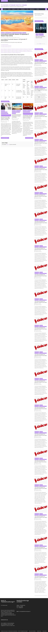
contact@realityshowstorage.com (24, 611)
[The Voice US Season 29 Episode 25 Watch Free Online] (41, 81)
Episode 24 (30, 51)
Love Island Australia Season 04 (17, 32)
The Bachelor (29, 110)
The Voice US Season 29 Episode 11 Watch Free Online (40, 461)
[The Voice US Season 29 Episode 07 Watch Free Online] (41, 569)
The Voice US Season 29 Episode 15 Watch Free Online (41, 355)
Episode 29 (18, 52)
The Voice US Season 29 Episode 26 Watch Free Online (18, 0)
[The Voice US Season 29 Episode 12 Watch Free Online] (41, 427)
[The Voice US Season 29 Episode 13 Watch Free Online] (41, 400)
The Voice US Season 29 (43, 87)
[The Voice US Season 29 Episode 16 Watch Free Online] (41, 320)
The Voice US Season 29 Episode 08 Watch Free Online (41, 548)
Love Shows (24, 32)
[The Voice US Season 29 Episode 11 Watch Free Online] (41, 453)
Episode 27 (10, 52)
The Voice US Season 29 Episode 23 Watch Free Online (41, 142)
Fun (27, 9)
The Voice (41, 59)
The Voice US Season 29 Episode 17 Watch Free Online (41, 302)
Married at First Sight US (4, 113)
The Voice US (37, 87)
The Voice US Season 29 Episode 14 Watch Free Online (41, 381)
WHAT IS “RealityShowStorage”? (23, 631)
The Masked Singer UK (39, 36)
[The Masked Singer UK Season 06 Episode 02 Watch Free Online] (40, 28)
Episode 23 (26, 51)
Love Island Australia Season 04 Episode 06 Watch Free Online (5, 137)
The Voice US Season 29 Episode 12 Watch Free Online (41, 435)
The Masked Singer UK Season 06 (40, 37)
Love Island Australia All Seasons (6, 45)
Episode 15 (25, 50)
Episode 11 (10, 50)
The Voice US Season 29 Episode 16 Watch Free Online (41, 328)
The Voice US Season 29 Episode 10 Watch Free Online (41, 488)
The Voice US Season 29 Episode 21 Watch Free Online (41, 195)
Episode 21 (18, 51)
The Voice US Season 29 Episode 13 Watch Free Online (41, 408)
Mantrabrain (15, 631)
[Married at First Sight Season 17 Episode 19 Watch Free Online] (6, 106)
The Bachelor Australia (26, 111)
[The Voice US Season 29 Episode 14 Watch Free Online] (41, 373)
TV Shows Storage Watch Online (14, 5)
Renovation (32, 9)
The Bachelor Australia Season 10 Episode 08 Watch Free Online (27, 117)
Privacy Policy (44, 631)
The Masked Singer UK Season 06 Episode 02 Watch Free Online (41, 40)
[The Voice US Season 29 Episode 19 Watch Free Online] (41, 241)
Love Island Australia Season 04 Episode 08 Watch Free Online (29, 137)
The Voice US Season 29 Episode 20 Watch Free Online (41, 222)
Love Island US (18, 110)
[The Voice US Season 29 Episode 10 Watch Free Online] (41, 480)
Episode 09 (2, 50)
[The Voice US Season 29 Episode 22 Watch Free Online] (41, 161)
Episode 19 (10, 51)
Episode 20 (14, 51)
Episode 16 (29, 50)
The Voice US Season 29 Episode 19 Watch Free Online (41, 249)
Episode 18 (6, 51)
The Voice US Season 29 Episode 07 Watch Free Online (41, 577)
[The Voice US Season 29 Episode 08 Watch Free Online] (41, 540)
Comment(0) (18, 37)
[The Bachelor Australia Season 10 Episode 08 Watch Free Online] (28, 106)
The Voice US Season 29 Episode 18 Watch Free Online (41, 275)
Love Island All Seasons (4, 44)
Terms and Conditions (32, 631)
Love (18, 9)
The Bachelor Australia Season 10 (27, 114)
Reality (13, 9)
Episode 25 (2, 52)
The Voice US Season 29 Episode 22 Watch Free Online (41, 169)
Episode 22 (22, 51)
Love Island (2, 32)
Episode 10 (6, 50)
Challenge (22, 9)
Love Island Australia (8, 32)
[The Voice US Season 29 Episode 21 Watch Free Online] (41, 188)
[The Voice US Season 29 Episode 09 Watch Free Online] (41, 509)
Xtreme (37, 9)
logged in (7, 144)
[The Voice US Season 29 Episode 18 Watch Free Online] (41, 267)
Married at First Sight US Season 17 (5, 115)
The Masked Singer (38, 35)
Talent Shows (37, 59)
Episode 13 (18, 50)
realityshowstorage (11, 37)
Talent (9, 9)
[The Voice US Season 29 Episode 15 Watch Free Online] (41, 347)
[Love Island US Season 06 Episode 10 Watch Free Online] (17, 106)
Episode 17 (2, 51)
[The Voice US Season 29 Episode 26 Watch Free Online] (41, 55)
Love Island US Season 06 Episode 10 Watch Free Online (16, 116)
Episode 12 (14, 50)
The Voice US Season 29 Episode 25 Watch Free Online (41, 89)
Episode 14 (21, 50)
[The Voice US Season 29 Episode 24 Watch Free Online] (41, 108)
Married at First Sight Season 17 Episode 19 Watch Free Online (5, 118)
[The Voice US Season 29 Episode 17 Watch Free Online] (41, 294)
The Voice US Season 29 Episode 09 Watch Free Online (41, 517)
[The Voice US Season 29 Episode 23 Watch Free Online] (41, 134)
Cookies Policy (39, 631)
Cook (5, 9)
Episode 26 (6, 52)
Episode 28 (14, 52)
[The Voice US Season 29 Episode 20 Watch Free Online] (41, 214)
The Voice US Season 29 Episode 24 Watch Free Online (41, 116)
